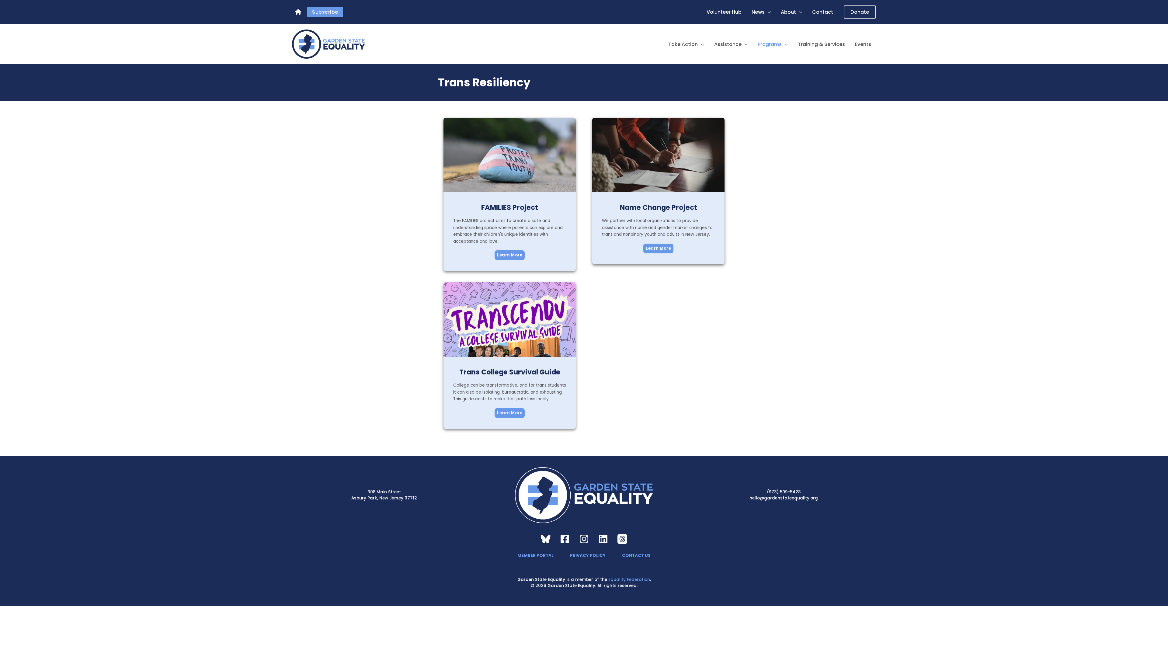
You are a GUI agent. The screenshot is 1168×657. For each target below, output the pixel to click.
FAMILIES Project (509, 207)
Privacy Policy (588, 555)
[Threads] (622, 539)
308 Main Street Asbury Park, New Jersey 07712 (384, 495)
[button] (768, 12)
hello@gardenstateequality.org (783, 498)
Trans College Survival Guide (509, 372)
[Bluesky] (546, 539)
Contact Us (636, 555)
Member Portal (535, 555)
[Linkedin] (603, 539)
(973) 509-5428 (784, 492)
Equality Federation (629, 579)
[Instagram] (584, 539)
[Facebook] (565, 539)
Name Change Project (658, 207)
